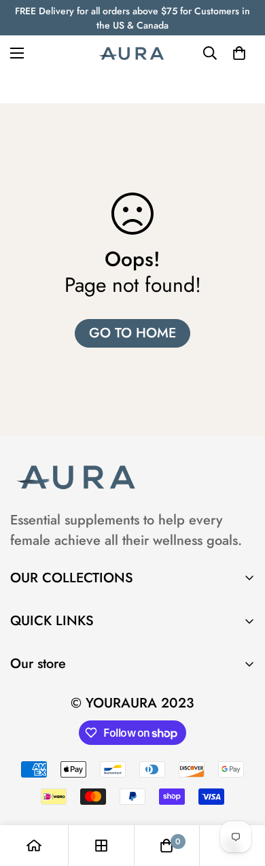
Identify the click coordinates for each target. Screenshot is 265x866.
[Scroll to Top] (240, 793)
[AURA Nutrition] (132, 53)
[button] (239, 53)
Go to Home (132, 333)
